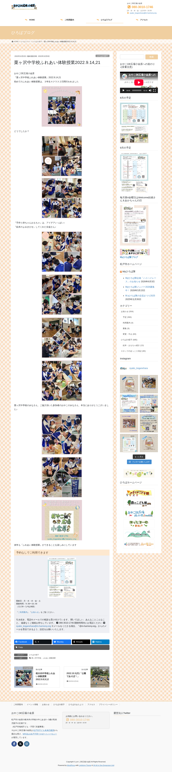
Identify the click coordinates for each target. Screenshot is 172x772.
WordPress (71, 765)
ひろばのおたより (76, 704)
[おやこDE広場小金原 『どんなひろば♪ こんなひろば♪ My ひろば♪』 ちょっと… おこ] (149, 384)
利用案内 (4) (128, 323)
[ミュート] (150, 90)
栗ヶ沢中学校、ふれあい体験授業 (43, 658)
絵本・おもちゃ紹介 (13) (133, 345)
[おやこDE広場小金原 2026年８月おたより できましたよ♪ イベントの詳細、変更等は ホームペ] (129, 443)
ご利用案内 (22, 612)
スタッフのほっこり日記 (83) (133, 351)
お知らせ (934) (127, 311)
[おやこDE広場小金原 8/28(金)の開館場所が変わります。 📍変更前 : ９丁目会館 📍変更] (149, 404)
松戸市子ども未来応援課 (43, 730)
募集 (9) (126, 328)
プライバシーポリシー (108, 704)
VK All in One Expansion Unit (103, 765)
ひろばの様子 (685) (129, 340)
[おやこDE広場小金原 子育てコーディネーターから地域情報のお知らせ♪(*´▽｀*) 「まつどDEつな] (129, 384)
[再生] (123, 90)
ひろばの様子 (102, 56)
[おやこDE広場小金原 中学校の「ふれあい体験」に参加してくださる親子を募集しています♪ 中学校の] (149, 423)
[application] (139, 82)
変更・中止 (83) (129, 334)
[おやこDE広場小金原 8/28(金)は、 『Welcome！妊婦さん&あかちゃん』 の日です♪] (129, 404)
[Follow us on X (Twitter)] (20, 744)
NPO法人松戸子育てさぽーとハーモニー (40, 734)
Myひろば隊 (129, 271)
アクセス (91, 704)
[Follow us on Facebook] (14, 744)
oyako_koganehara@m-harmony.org (143, 13)
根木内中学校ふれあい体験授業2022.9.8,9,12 (45, 676)
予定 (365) (127, 317)
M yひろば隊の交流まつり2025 (140, 296)
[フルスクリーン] (154, 90)
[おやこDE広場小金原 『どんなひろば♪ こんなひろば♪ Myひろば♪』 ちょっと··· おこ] (129, 423)
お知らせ (35, 612)
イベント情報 (32, 704)
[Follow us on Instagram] (26, 744)
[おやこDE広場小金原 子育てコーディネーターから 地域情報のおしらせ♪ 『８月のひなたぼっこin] (149, 443)
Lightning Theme (85, 765)
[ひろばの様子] (23, 676)
